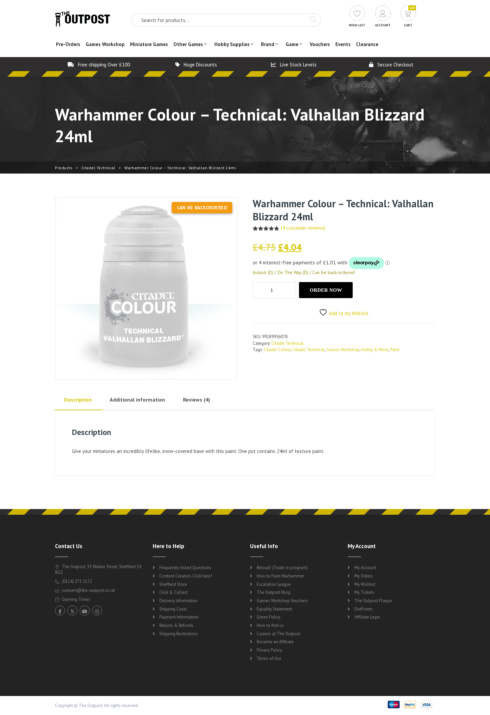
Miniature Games (149, 44)
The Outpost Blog (273, 592)
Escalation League (274, 584)
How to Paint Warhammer (280, 576)
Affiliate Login (367, 617)
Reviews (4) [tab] (196, 399)
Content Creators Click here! (185, 576)
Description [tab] (78, 399)
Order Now (326, 290)
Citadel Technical (98, 167)
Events (343, 44)
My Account (365, 567)
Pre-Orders (68, 44)
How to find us (270, 625)
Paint (394, 349)
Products (63, 167)
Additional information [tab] (137, 399)
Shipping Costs (173, 609)
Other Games (188, 44)
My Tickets (364, 592)
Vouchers (320, 44)
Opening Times (75, 599)
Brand (267, 44)
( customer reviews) (303, 228)
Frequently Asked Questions (185, 567)
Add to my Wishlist (349, 313)
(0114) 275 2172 (76, 581)
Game (292, 44)
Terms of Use (269, 658)
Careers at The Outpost (278, 634)
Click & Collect (173, 592)
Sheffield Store (173, 584)
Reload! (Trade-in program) (282, 567)
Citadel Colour (277, 349)
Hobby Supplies (232, 44)
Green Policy (268, 617)
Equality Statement (274, 609)
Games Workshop (105, 44)
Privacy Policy (269, 650)
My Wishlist (364, 584)
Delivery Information (178, 601)
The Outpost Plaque (373, 601)
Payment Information (179, 617)
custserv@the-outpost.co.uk (88, 590)
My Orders (363, 576)
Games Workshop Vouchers (282, 601)
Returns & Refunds (176, 625)
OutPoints (363, 609)
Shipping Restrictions (178, 634)
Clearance (367, 44)
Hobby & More (374, 349)
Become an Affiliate (275, 642)
